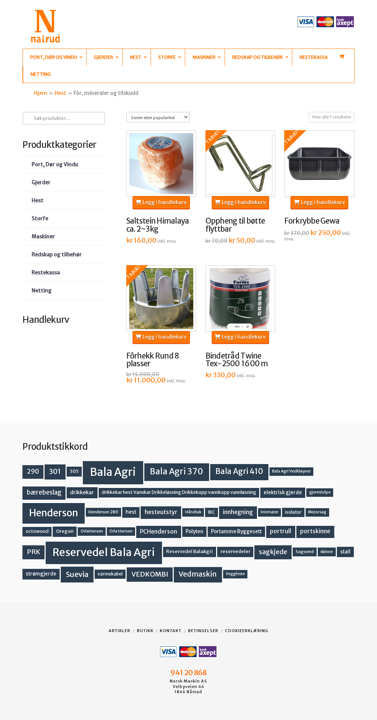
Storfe (40, 218)
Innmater (269, 512)
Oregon (65, 531)
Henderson (53, 513)
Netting (42, 290)
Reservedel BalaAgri (189, 551)
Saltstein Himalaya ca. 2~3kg (157, 225)
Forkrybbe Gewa (311, 221)
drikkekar (82, 492)
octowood (37, 531)
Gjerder (41, 182)
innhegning (238, 512)
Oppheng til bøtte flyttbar (235, 225)
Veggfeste (235, 573)
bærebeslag (44, 492)
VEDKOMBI (149, 574)
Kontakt (171, 630)
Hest (60, 93)
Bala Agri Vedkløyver (291, 471)
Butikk (145, 630)
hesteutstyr (161, 512)
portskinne (315, 531)
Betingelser (203, 630)
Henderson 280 (103, 511)
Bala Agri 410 (239, 471)
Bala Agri (113, 472)
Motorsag (317, 512)
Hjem (40, 93)
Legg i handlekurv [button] (164, 202)
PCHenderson (158, 531)
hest (131, 512)
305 (74, 471)
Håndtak (193, 512)
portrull (280, 531)
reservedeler (235, 551)
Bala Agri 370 (176, 471)
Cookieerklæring (246, 630)
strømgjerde (41, 574)
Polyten (194, 531)
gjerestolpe (320, 492)
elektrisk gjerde (283, 492)
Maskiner (43, 236)
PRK (33, 552)
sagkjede (273, 552)
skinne (326, 551)
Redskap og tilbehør (57, 254)
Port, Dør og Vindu (55, 164)
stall (345, 552)
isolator (293, 512)
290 (33, 471)
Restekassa (46, 272)
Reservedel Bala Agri (104, 552)
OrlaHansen (92, 531)
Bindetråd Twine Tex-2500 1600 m (236, 360)
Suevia (77, 574)
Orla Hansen (121, 531)
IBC (211, 512)
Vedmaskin (198, 574)
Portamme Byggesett (236, 531)
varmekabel (110, 574)
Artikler (119, 630)
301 (55, 471)
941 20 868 (188, 672)
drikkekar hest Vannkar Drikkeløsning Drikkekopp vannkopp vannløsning (179, 492)
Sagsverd (305, 551)
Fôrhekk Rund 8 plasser (152, 360)
